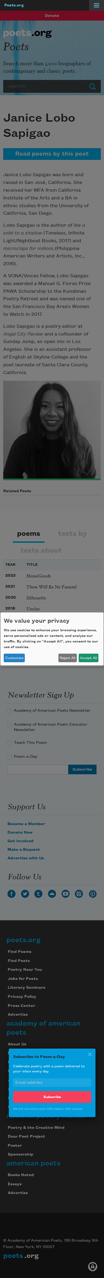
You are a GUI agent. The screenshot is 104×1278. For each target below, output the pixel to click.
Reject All (67, 658)
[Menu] (96, 5)
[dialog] (52, 639)
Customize (14, 658)
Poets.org (14, 5)
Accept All (88, 658)
